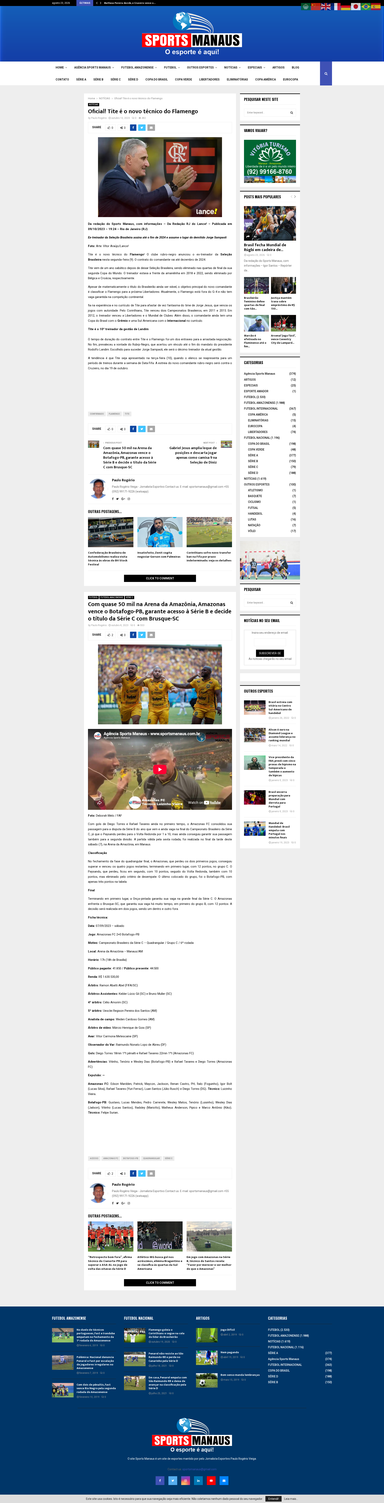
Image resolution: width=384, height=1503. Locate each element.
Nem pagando (230, 1352)
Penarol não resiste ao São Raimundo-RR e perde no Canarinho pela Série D (166, 1357)
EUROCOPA (290, 79)
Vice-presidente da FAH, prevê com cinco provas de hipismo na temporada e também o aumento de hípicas (282, 766)
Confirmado (97, 414)
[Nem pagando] (207, 1358)
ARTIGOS (278, 67)
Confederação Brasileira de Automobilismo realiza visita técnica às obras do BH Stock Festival (107, 558)
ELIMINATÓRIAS (237, 79)
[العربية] (306, 6)
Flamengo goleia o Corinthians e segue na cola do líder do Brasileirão (166, 1333)
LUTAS (252, 519)
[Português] (366, 6)
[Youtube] (211, 1480)
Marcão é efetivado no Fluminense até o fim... (255, 341)
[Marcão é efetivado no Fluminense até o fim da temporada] (256, 323)
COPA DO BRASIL (156, 79)
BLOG (295, 67)
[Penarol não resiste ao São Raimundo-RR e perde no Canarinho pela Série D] (135, 1359)
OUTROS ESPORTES (200, 67)
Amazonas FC (110, 1158)
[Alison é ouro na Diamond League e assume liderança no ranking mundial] (255, 735)
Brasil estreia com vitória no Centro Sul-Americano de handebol (280, 707)
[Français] (336, 6)
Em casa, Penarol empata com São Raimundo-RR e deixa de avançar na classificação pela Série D (168, 1383)
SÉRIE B (98, 79)
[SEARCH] (291, 113)
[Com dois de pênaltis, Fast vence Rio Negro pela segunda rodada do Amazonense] (63, 1390)
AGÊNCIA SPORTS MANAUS (92, 67)
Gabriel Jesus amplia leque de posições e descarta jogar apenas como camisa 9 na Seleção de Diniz (193, 455)
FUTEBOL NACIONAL (257, 437)
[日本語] (356, 6)
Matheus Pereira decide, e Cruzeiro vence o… (130, 3)
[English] (326, 6)
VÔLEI (252, 531)
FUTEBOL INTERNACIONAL (261, 408)
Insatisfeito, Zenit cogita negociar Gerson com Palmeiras (158, 554)
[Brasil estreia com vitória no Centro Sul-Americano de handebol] (255, 707)
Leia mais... (291, 1498)
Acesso (94, 1158)
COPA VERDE (183, 79)
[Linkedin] (198, 1480)
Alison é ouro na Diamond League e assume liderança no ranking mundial (282, 735)
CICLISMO (254, 501)
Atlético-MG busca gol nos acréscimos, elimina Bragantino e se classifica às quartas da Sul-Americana (159, 1263)
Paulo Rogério (99, 118)
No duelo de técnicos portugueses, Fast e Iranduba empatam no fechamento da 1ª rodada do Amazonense (96, 1335)
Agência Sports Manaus (259, 373)
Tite (127, 414)
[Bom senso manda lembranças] (207, 1380)
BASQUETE (255, 496)
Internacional (177, 321)
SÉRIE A (81, 79)
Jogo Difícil (228, 1329)
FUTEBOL (170, 67)
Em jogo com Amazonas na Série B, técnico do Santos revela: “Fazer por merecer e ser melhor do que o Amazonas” (209, 1263)
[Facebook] (160, 1480)
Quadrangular (151, 1158)
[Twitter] (172, 1480)
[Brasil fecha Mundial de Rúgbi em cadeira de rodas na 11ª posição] (270, 223)
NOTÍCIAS (230, 67)
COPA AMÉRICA (265, 79)
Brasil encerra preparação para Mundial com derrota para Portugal (279, 799)
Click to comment (160, 578)
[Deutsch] (346, 6)
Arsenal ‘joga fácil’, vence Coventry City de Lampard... (283, 339)
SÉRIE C (116, 79)
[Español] (376, 6)
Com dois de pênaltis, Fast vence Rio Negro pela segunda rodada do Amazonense (96, 1388)
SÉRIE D (133, 79)
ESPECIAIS (255, 67)
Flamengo (137, 254)
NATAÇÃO (254, 525)
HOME (60, 67)
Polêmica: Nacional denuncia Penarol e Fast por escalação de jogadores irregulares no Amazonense (95, 1362)
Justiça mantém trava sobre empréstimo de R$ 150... (283, 303)
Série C (168, 1158)
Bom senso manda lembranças (240, 1375)
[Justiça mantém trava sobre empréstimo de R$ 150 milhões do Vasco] (283, 285)
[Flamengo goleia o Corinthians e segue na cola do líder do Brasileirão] (135, 1335)
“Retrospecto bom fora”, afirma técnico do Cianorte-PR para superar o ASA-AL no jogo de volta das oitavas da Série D (110, 1263)
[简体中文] (316, 6)
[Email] (224, 1480)
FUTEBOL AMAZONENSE (137, 67)
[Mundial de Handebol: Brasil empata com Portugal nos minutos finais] (255, 828)
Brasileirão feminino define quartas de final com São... (254, 303)
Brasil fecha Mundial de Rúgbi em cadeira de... (265, 247)
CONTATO (62, 79)
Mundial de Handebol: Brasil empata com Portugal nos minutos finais (279, 830)
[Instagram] (185, 1480)
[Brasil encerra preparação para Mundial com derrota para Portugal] (255, 797)
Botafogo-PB (130, 1158)
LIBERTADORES (209, 79)
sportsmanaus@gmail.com (199, 1469)
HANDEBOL (255, 513)
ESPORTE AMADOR (256, 391)
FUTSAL (253, 507)
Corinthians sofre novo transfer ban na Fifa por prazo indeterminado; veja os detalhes (209, 556)
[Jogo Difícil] (207, 1335)
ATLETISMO (255, 490)
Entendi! (273, 1498)
